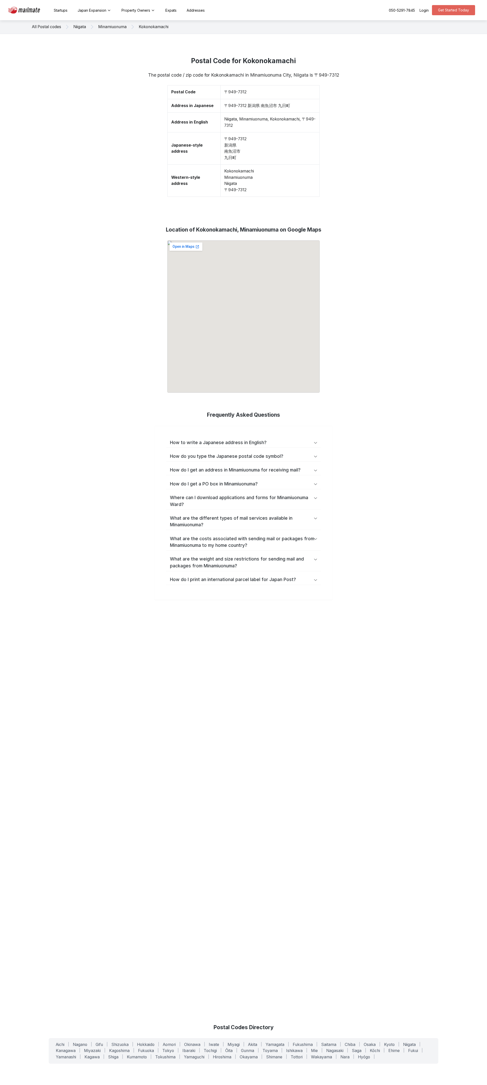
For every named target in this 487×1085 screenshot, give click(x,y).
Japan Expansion (92, 10)
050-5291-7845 (402, 10)
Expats (171, 10)
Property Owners (135, 10)
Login (424, 10)
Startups (60, 10)
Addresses (196, 10)
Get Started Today (453, 10)
